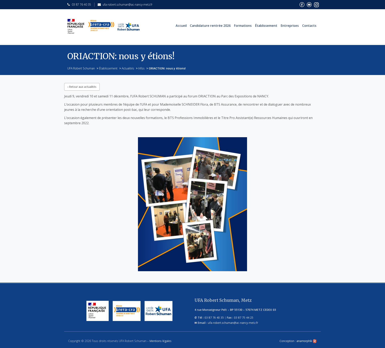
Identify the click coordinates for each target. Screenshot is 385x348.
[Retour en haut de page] (378, 344)
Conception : (288, 341)
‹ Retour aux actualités (81, 87)
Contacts (309, 25)
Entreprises (290, 25)
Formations (243, 25)
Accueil (181, 25)
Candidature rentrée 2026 (210, 25)
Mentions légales (160, 341)
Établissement (266, 25)
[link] (307, 341)
